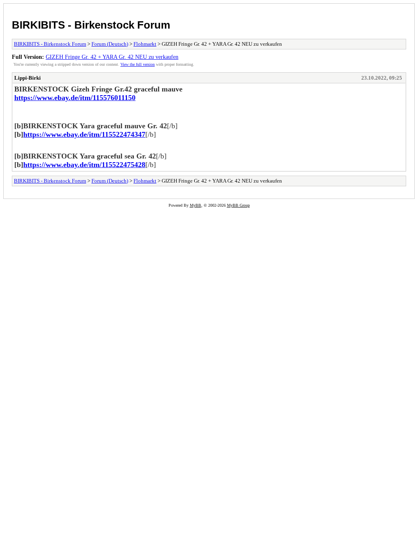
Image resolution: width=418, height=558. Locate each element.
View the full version (137, 64)
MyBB (195, 205)
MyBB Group (238, 205)
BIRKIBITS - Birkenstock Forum (91, 25)
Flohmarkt (144, 44)
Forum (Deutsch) (109, 44)
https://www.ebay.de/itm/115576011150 (75, 98)
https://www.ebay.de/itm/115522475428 (84, 165)
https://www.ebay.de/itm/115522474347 (84, 134)
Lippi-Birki (27, 78)
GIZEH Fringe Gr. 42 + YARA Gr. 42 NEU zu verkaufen (112, 57)
